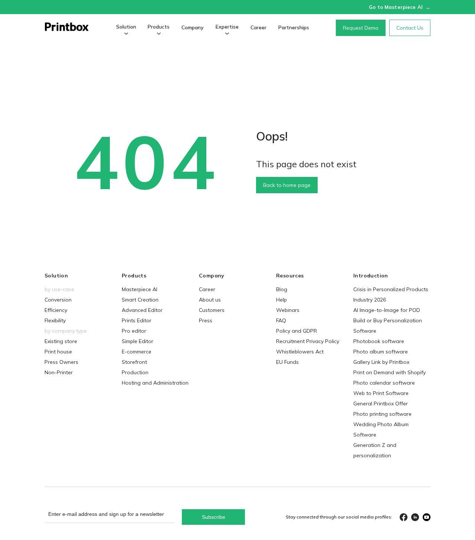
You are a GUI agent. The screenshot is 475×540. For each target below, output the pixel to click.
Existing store (61, 341)
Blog (281, 289)
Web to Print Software (381, 393)
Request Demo (361, 27)
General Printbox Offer (380, 403)
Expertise (227, 26)
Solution (126, 26)
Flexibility (55, 320)
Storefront (134, 362)
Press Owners (61, 362)
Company (192, 27)
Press (205, 320)
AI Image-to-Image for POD (386, 310)
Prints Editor (136, 320)
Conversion (58, 299)
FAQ (281, 320)
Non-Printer (59, 372)
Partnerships (293, 27)
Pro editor (134, 330)
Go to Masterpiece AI (399, 7)
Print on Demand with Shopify (389, 372)
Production (135, 372)
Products (159, 26)
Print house (58, 351)
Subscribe (213, 517)
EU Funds (287, 362)
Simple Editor (137, 341)
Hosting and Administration (155, 382)
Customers (212, 310)
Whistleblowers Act (300, 351)
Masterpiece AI (139, 289)
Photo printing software (382, 414)
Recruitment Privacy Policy (307, 341)
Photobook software (378, 341)
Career (258, 27)
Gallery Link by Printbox (381, 362)
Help (281, 299)
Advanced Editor (142, 310)
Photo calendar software (384, 382)
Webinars (287, 310)
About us (210, 299)
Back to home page (287, 185)
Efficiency (56, 310)
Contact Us (409, 27)
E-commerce (136, 351)
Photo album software (380, 351)
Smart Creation (140, 299)
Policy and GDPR (296, 330)
